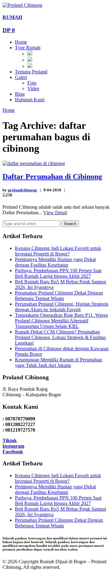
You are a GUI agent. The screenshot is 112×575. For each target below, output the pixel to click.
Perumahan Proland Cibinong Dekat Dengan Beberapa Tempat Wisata (59, 295)
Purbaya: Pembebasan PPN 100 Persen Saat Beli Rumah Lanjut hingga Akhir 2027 (58, 273)
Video (33, 88)
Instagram (13, 446)
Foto (31, 82)
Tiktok (9, 440)
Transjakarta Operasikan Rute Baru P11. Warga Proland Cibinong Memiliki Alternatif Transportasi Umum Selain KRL (61, 320)
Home (21, 42)
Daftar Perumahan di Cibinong (52, 176)
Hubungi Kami (29, 99)
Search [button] (70, 223)
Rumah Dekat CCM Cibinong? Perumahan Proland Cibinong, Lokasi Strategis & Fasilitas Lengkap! (60, 337)
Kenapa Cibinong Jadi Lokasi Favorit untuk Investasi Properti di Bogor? (58, 251)
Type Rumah (27, 47)
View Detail (55, 212)
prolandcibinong (22, 190)
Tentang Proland (31, 71)
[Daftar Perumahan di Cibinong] (33, 163)
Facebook (12, 451)
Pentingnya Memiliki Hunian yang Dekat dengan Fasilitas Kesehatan (55, 262)
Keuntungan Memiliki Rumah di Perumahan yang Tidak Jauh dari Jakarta (58, 362)
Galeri (21, 77)
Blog (20, 94)
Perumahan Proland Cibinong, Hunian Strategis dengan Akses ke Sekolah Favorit (61, 306)
